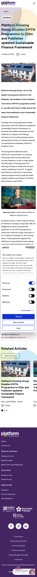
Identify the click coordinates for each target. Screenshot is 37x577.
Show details (26, 310)
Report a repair (7, 460)
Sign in (3, 441)
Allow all (18, 316)
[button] (32, 572)
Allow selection (18, 322)
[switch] (32, 289)
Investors (4, 490)
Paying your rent (7, 456)
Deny (18, 328)
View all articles (11, 356)
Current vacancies (8, 494)
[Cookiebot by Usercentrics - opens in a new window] (26, 247)
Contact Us (5, 446)
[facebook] (11, 526)
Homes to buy (6, 479)
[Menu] (34, 3)
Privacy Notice (18, 536)
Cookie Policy (18, 559)
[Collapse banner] (13, 571)
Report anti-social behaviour (12, 465)
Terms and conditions (18, 545)
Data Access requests (18, 550)
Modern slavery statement (18, 541)
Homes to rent (6, 475)
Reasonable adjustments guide (18, 555)
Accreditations (7, 498)
